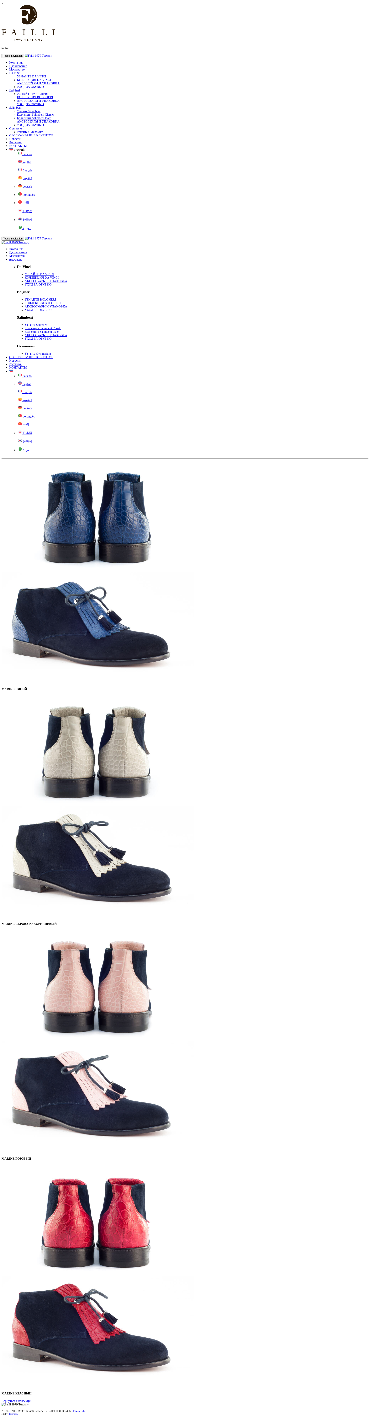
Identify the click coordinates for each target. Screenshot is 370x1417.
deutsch (27, 186)
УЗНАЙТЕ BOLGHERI (32, 93)
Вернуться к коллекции (17, 1401)
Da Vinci (14, 73)
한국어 (27, 219)
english (26, 162)
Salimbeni (15, 107)
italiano (27, 154)
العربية (26, 228)
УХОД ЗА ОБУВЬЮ (30, 86)
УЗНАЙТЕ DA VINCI (31, 76)
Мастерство (17, 69)
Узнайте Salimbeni (28, 111)
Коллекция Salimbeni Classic (35, 114)
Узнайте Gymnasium (30, 132)
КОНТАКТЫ (18, 145)
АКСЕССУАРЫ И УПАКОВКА (38, 83)
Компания (16, 62)
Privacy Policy (80, 1411)
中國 (25, 202)
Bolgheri (14, 90)
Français (27, 170)
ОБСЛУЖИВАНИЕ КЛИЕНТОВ (31, 135)
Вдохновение (18, 66)
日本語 (27, 211)
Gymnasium (16, 128)
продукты (15, 259)
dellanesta (13, 1414)
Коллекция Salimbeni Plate (34, 118)
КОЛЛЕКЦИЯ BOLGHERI (35, 97)
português (28, 194)
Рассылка (15, 142)
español (27, 178)
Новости (15, 138)
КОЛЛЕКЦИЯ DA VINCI (34, 79)
